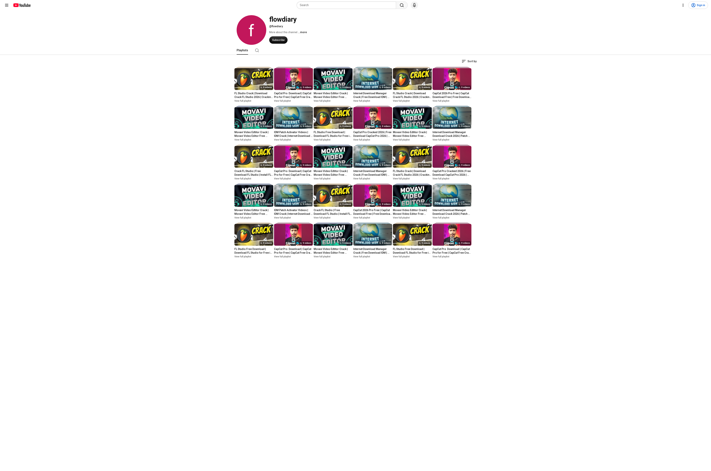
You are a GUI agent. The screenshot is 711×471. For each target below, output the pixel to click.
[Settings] (683, 5)
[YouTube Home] (21, 5)
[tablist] (355, 50)
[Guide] (6, 5)
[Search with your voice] (414, 5)
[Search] (402, 5)
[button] (469, 61)
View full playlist (242, 101)
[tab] (242, 50)
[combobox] (347, 5)
